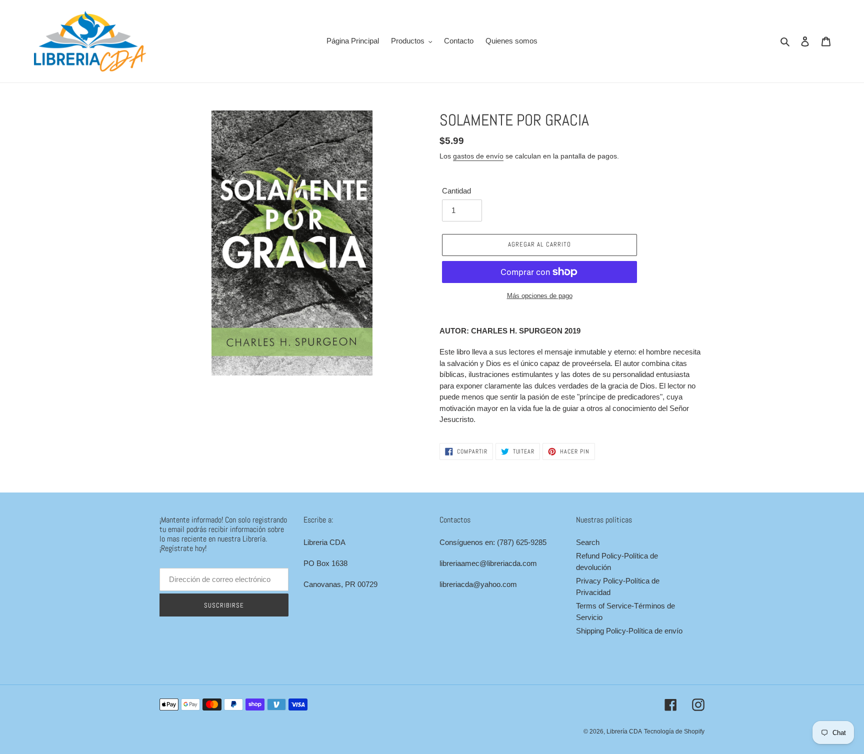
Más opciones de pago (539, 296)
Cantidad (456, 190)
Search (588, 542)
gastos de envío (478, 156)
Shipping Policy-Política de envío (629, 630)
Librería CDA (624, 731)
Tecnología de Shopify (674, 731)
